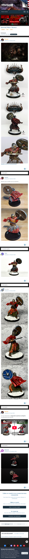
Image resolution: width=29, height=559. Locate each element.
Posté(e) (10, 40)
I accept (25, 553)
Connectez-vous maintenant (14, 516)
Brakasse (7, 449)
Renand (4, 32)
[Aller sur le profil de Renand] (2, 40)
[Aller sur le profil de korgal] (2, 178)
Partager (8, 524)
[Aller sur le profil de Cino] (2, 254)
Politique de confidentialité (10, 557)
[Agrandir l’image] (14, 52)
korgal (6, 177)
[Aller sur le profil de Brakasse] (2, 450)
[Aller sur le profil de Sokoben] (2, 290)
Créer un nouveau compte (14, 507)
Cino (6, 253)
